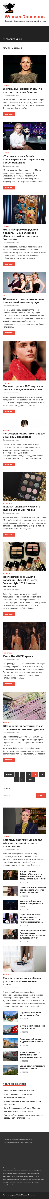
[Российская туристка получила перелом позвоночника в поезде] (10, 1060)
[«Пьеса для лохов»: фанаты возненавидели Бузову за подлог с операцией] (10, 895)
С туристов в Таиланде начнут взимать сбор (30, 1013)
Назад (9, 774)
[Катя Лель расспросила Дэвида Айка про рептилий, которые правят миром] (24, 834)
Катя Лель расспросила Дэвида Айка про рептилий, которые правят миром (22, 843)
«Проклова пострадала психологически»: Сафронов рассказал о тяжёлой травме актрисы (31, 918)
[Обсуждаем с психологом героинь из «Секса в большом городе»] (24, 283)
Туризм (6, 723)
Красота (6, 296)
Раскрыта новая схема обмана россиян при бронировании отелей (22, 981)
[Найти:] (24, 795)
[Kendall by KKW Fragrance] (24, 637)
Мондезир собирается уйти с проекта (20, 1090)
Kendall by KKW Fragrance (18, 656)
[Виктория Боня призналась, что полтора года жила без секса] (24, 70)
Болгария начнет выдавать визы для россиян (33, 1067)
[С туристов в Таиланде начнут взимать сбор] (10, 1021)
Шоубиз (6, 85)
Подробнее (9, 114)
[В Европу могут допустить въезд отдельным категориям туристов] (24, 707)
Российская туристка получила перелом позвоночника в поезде (31, 1054)
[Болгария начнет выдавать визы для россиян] (10, 1074)
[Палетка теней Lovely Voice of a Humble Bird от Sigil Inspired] (24, 487)
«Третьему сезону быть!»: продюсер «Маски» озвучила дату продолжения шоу (24, 159)
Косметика (7, 503)
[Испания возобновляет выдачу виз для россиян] (10, 1047)
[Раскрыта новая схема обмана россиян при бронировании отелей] (24, 973)
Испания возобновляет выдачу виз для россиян (31, 1040)
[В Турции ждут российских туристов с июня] (10, 1034)
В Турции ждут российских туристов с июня (32, 1027)
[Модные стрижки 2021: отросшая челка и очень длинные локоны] (24, 361)
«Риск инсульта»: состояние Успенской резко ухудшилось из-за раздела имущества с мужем (33, 934)
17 (42, 774)
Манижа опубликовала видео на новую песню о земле (31, 903)
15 (29, 774)
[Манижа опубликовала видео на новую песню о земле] (10, 909)
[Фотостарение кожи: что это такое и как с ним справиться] (24, 424)
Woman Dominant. (25, 16)
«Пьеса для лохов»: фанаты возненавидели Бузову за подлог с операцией (33, 889)
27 (22, 779)
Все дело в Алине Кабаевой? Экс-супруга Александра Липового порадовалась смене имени (33, 875)
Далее (31, 779)
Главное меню (14, 39)
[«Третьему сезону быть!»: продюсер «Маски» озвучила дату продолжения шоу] (24, 137)
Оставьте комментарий (11, 95)
